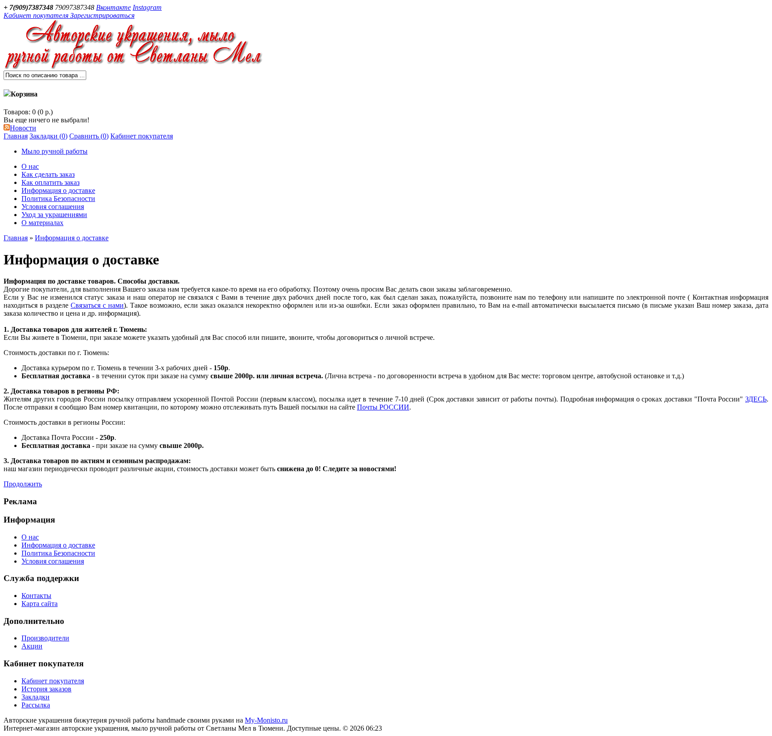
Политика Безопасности (58, 198)
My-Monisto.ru (266, 720)
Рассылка (35, 705)
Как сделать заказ (48, 174)
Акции (31, 646)
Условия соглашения (52, 206)
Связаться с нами (97, 305)
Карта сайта (39, 603)
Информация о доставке (58, 190)
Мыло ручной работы (54, 151)
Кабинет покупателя (141, 136)
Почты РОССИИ (383, 407)
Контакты (36, 595)
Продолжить (23, 484)
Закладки (35, 697)
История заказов (46, 689)
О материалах (42, 222)
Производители (45, 638)
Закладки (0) (48, 136)
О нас (30, 166)
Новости (23, 128)
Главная (16, 136)
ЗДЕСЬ (756, 399)
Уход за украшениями (54, 214)
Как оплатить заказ (50, 182)
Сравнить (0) (89, 136)
